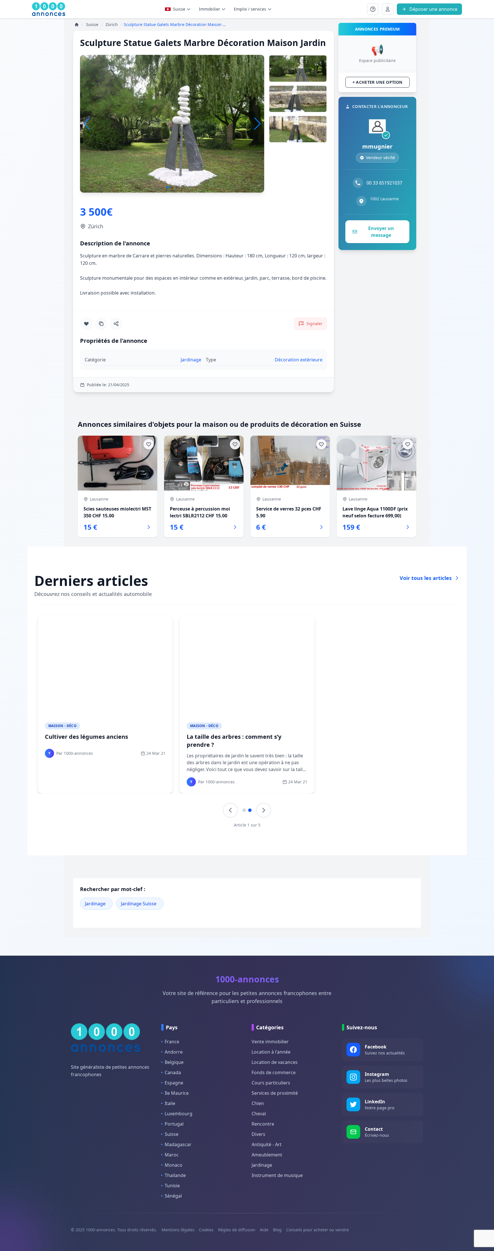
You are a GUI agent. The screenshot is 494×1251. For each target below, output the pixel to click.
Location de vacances (275, 1062)
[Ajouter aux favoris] (86, 323)
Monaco (173, 1165)
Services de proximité (275, 1093)
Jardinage (95, 903)
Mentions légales (178, 1229)
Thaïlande (175, 1175)
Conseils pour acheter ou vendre (317, 1229)
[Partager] (116, 323)
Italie (170, 1103)
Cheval (259, 1113)
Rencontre (263, 1124)
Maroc (172, 1155)
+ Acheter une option (377, 82)
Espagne (174, 1083)
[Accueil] (76, 24)
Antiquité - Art (267, 1144)
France (172, 1041)
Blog (277, 1229)
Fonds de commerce (274, 1072)
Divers (258, 1134)
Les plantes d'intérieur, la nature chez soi (245, 736)
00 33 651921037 (384, 183)
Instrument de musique (277, 1175)
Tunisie (172, 1185)
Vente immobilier (270, 1041)
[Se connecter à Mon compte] (373, 9)
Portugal (174, 1124)
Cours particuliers (271, 1083)
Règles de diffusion (236, 1229)
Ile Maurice (177, 1093)
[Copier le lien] (101, 323)
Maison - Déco (62, 725)
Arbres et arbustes (71, 736)
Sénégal (173, 1196)
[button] (257, 123)
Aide (264, 1229)
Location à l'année (271, 1052)
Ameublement (267, 1155)
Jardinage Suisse (138, 903)
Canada (173, 1072)
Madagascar (178, 1144)
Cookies (206, 1229)
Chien (258, 1103)
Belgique (174, 1062)
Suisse (179, 9)
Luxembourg (178, 1113)
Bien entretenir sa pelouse (366, 736)
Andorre (174, 1052)
